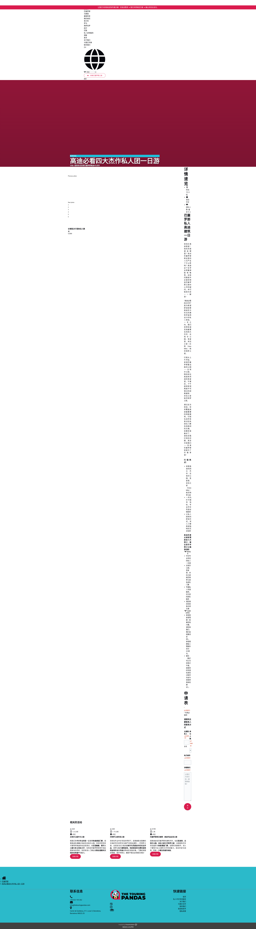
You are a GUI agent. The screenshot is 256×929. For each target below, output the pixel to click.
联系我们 (87, 45)
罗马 (85, 23)
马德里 (86, 14)
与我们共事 (88, 42)
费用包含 (188, 552)
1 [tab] (68, 205)
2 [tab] (68, 207)
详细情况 (187, 769)
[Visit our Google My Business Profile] (111, 905)
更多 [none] (85, 38)
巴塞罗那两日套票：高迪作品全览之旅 (163, 837)
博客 (85, 35)
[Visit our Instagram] (111, 908)
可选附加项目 (188, 612)
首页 (184, 897)
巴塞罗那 (87, 11)
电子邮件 (187, 757)
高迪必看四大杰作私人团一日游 (13, 884)
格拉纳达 (87, 18)
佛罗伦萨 (87, 26)
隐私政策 (183, 911)
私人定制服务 (89, 33)
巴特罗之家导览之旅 (117, 837)
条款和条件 (182, 909)
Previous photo (72, 176)
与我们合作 (182, 904)
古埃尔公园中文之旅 (77, 837)
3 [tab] (68, 209)
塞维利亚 (87, 16)
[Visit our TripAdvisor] (112, 911)
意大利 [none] (86, 21)
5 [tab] (68, 214)
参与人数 (191, 739)
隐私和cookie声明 (128, 927)
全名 (185, 746)
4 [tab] (68, 212)
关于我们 (87, 40)
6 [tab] (68, 217)
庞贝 (85, 28)
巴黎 (85, 30)
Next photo (71, 202)
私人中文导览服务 (179, 899)
